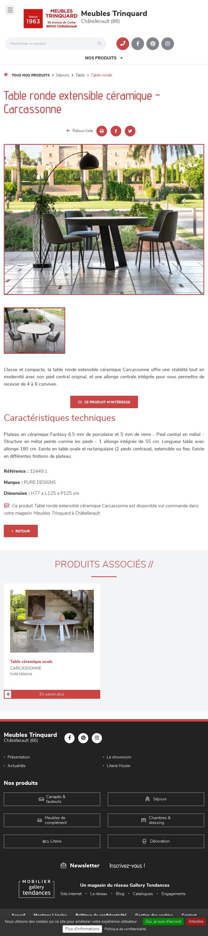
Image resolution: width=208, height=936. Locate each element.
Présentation (19, 757)
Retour (22, 531)
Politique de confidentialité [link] (125, 929)
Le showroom (119, 757)
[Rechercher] (101, 43)
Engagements (174, 894)
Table (80, 75)
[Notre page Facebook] (137, 43)
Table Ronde (101, 75)
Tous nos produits (31, 75)
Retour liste (83, 131)
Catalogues (143, 894)
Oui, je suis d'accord (163, 921)
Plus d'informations (82, 929)
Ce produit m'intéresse (107, 402)
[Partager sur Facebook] (116, 131)
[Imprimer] (101, 131)
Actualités (17, 766)
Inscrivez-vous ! (127, 865)
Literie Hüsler (118, 766)
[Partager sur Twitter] (130, 131)
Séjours (62, 75)
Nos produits (100, 58)
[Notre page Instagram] (167, 43)
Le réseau (98, 894)
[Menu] (10, 10)
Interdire (196, 921)
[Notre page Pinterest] (152, 43)
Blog (120, 894)
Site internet (71, 894)
